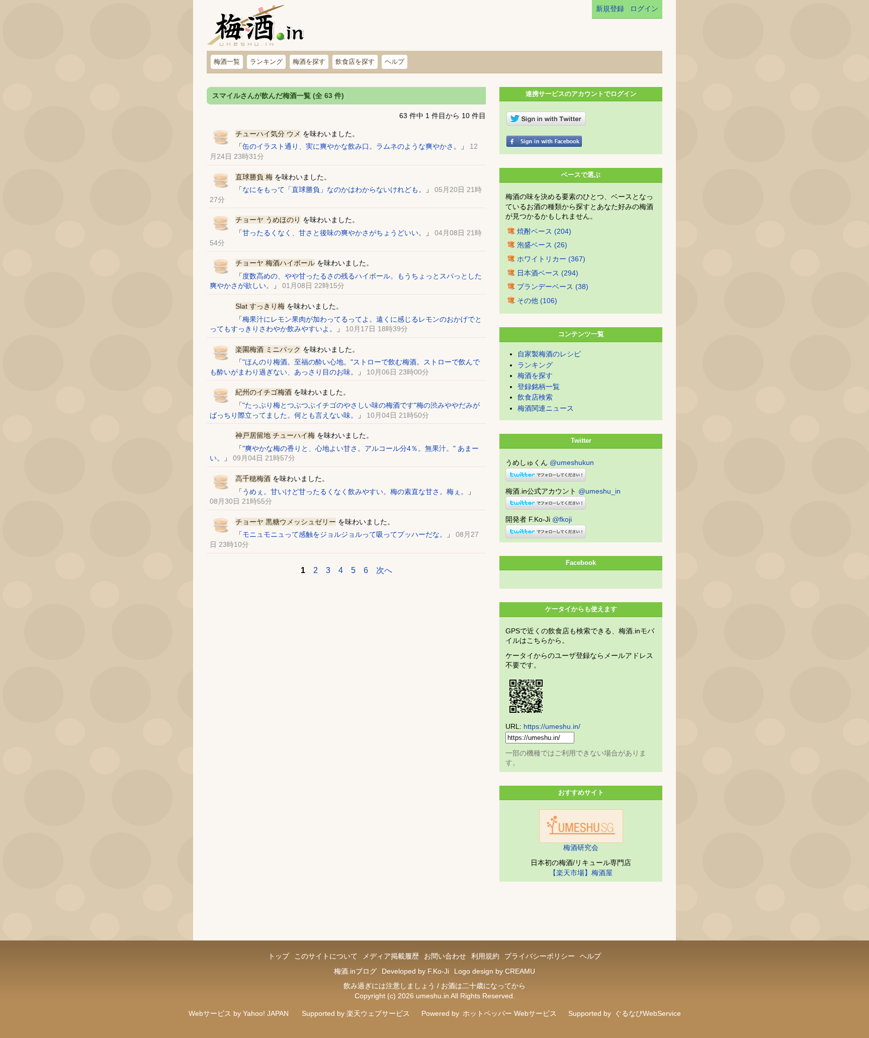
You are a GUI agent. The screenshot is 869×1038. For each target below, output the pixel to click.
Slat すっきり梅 (260, 306)
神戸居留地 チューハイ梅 (275, 435)
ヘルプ (394, 61)
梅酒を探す (309, 61)
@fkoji (562, 519)
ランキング (266, 61)
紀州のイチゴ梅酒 (263, 392)
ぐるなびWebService (648, 1013)
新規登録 (610, 9)
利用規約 (485, 956)
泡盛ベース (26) (542, 245)
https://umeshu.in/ (552, 726)
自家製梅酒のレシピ (549, 354)
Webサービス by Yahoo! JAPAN (239, 1013)
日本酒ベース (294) (547, 273)
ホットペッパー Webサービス (510, 1013)
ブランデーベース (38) (552, 286)
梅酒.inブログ (355, 971)
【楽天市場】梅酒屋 (581, 873)
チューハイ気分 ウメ (268, 134)
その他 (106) (537, 301)
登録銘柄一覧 (538, 387)
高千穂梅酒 (253, 479)
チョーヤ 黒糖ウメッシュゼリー (285, 522)
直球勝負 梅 (254, 177)
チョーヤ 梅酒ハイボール (275, 263)
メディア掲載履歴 (391, 956)
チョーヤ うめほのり (268, 220)
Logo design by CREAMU (494, 971)
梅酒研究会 (580, 847)
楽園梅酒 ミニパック (268, 349)
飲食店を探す (355, 61)
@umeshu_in (599, 491)
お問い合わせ (445, 956)
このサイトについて (326, 956)
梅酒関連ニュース (545, 408)
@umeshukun (572, 462)
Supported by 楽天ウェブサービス (356, 1013)
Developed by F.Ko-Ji (415, 971)
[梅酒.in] (256, 28)
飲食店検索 (535, 397)
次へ (384, 570)
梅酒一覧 (227, 61)
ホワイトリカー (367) (551, 259)
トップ (278, 956)
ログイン (644, 9)
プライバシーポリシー (539, 956)
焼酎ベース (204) (544, 231)
